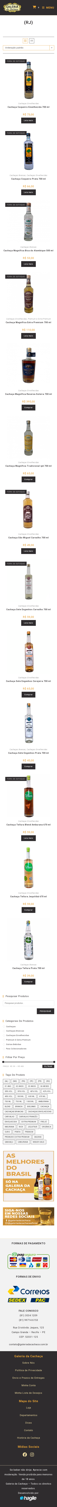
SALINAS (38, 1137)
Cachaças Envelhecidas (28, 104)
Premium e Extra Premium (17, 1137)
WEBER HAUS (38, 1142)
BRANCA (19, 1107)
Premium (29, 1132)
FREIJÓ (44, 1122)
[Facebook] (24, 1454)
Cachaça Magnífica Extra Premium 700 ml (28, 322)
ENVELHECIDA (11, 1122)
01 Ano (8, 1086)
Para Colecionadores (16, 1049)
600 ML (31, 1096)
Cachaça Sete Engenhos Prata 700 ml (28, 753)
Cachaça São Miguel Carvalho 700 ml (28, 537)
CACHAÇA (44, 1107)
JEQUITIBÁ (32, 1127)
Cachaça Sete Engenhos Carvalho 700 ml (28, 609)
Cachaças (11, 1026)
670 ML (42, 1096)
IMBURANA (9, 1127)
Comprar (28, 408)
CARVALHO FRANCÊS (28, 1117)
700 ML (8, 1101)
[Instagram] (32, 1454)
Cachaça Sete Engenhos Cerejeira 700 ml (28, 681)
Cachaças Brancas (18, 175)
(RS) (48, 1081)
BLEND (8, 1107)
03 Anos (32, 1086)
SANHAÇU (9, 1142)
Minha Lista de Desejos (28, 1393)
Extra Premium (28, 1122)
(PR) (40, 1081)
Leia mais (28, 120)
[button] (35, 60)
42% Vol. (47, 1091)
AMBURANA (43, 1101)
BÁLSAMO (31, 1107)
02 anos (20, 1086)
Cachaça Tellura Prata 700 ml (28, 968)
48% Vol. (9, 1096)
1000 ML (30, 1101)
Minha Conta (28, 1385)
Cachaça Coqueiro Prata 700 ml (28, 179)
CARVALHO (9, 1117)
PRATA (17, 1132)
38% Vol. (9, 1091)
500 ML (21, 1096)
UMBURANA (23, 1142)
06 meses (44, 1086)
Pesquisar (45, 1011)
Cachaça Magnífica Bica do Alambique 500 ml (28, 250)
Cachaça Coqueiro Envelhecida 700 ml (29, 107)
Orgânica (46, 1127)
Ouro (7, 1132)
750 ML (19, 1101)
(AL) (6, 1081)
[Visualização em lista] (31, 40)
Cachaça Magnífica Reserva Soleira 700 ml (28, 394)
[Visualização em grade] (25, 40)
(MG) (15, 1081)
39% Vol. (22, 1091)
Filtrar (48, 1066)
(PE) (31, 1081)
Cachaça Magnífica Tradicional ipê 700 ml (28, 466)
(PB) (23, 1081)
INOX (21, 1127)
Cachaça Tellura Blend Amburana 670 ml (28, 825)
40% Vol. (34, 1091)
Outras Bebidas (13, 1044)
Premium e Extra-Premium (39, 319)
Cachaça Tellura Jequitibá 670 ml (28, 896)
